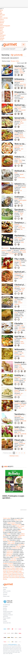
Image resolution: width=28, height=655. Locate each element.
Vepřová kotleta (15, 281)
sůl (10, 253)
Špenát (14, 574)
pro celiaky (22, 75)
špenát (18, 176)
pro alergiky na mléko (19, 75)
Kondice (2, 32)
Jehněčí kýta (21, 544)
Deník (1, 10)
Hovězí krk (16, 557)
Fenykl (21, 576)
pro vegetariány (19, 166)
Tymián (9, 569)
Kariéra (5, 608)
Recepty (5, 587)
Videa (4, 589)
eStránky (2, 38)
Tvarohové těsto (12, 560)
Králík (8, 533)
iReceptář (2, 14)
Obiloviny (15, 180)
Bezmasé (15, 294)
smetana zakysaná (18, 304)
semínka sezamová (18, 354)
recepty (8, 466)
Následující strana (14, 455)
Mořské (15, 345)
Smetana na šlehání (10, 568)
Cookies (5, 621)
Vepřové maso (19, 568)
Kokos (13, 577)
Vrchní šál (10, 565)
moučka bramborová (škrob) (19, 369)
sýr (15, 250)
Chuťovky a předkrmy (15, 268)
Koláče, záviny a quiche (15, 127)
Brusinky (5, 579)
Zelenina (15, 206)
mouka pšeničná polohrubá (18, 147)
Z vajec (15, 75)
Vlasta (1, 28)
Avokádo (22, 577)
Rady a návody (6, 591)
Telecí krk (12, 566)
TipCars (2, 19)
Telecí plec (13, 558)
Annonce (2, 21)
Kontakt (5, 609)
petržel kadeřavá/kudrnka (18, 136)
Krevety (18, 574)
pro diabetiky (25, 88)
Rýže (15, 219)
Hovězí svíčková (20, 526)
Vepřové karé (9, 554)
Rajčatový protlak (11, 572)
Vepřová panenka (11, 523)
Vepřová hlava (10, 552)
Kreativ (1, 39)
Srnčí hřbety (8, 555)
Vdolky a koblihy (11, 543)
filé (18, 338)
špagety (19, 390)
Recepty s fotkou (15, 61)
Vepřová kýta (15, 114)
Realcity (2, 22)
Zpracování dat (7, 622)
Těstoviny (15, 140)
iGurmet (2, 36)
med (22, 265)
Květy (1, 33)
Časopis (5, 594)
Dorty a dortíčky (18, 519)
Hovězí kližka (10, 551)
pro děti (19, 88)
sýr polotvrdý (19, 111)
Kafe (1, 13)
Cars (1, 16)
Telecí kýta (18, 546)
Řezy (20, 530)
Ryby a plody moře (15, 307)
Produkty (5, 606)
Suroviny (5, 55)
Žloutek (4, 569)
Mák (10, 576)
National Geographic (5, 25)
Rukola (17, 572)
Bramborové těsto (16, 547)
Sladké (15, 449)
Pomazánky (15, 244)
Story (1, 30)
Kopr (4, 577)
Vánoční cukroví (6, 518)
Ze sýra (15, 371)
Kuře (15, 88)
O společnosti (6, 604)
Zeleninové (15, 166)
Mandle (16, 571)
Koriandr (13, 569)
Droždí (4, 571)
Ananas (18, 577)
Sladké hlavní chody (16, 524)
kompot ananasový (19, 82)
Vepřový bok (22, 535)
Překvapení (3, 35)
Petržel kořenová (15, 576)
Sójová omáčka (19, 569)
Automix (2, 27)
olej (17, 325)
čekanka (19, 430)
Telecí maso (9, 577)
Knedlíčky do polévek (8, 563)
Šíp (1, 11)
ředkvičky (6, 250)
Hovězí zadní (6, 540)
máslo (19, 419)
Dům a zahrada (4, 18)
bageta (19, 98)
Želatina (21, 572)
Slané (15, 101)
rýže (18, 216)
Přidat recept (6, 596)
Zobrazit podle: (6, 58)
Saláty (15, 410)
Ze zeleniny (15, 193)
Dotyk (1, 24)
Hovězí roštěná (11, 541)
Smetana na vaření (7, 574)
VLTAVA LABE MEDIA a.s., (13, 644)
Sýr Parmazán (10, 571)
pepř (12, 253)
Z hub (15, 231)
